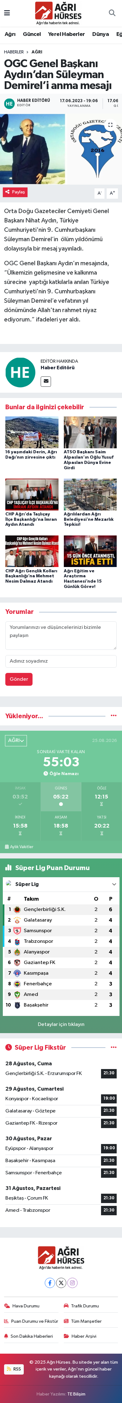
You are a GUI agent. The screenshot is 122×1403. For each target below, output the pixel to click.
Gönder (19, 679)
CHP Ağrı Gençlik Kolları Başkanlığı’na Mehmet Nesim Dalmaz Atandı (31, 576)
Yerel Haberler (66, 34)
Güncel (32, 34)
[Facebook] (50, 1283)
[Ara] (112, 13)
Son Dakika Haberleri (32, 1336)
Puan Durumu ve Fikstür (34, 1321)
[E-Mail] (46, 381)
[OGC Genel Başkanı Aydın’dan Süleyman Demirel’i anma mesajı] (61, 149)
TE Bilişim (76, 1394)
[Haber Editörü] (20, 372)
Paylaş (18, 192)
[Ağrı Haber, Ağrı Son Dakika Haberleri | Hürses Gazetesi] (58, 13)
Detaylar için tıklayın (61, 1024)
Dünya (100, 34)
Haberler (14, 52)
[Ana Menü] (7, 13)
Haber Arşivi (84, 1336)
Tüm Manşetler (86, 1321)
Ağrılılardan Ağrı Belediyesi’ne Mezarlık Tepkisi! (89, 519)
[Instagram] (72, 1283)
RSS (17, 1369)
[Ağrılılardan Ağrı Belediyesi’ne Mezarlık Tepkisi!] (90, 494)
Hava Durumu (26, 1306)
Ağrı (10, 34)
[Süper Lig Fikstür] (114, 1047)
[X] (61, 1283)
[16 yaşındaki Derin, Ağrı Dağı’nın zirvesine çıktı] (31, 432)
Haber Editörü (57, 367)
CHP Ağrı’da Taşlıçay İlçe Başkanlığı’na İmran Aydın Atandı (31, 519)
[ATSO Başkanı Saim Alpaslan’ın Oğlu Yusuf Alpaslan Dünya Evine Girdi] (90, 432)
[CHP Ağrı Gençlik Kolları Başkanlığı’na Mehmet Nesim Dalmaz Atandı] (31, 551)
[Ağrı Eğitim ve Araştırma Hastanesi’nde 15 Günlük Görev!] (90, 551)
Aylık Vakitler (21, 847)
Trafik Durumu (85, 1306)
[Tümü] (114, 716)
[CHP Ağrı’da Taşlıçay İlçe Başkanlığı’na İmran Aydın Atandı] (31, 494)
